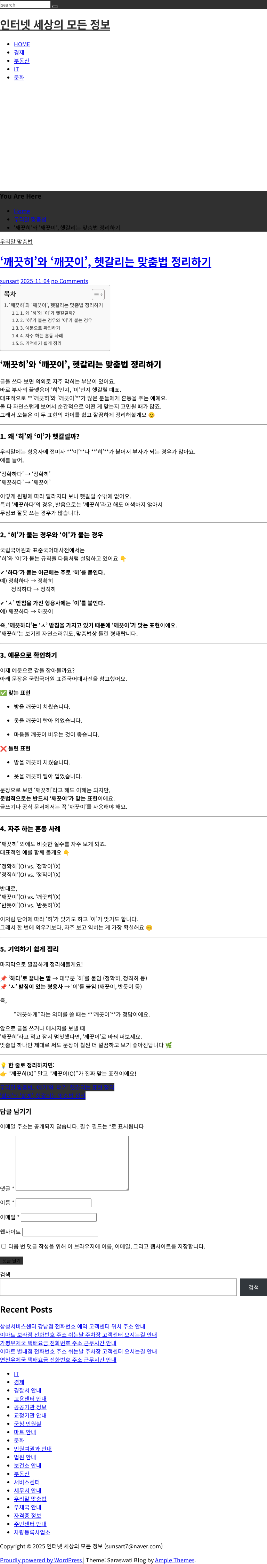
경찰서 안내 (27, 1390)
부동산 (22, 60)
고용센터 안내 (30, 1398)
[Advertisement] (133, 135)
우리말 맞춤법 (16, 241)
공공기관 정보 (30, 1407)
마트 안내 (25, 1432)
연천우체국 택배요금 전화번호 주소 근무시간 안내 (58, 1359)
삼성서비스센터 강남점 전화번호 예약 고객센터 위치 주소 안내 (72, 1326)
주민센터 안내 (30, 1523)
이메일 (9, 1217)
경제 (19, 52)
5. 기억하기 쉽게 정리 (41, 343)
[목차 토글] (95, 294)
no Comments (69, 280)
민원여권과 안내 (33, 1448)
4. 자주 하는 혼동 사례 (41, 335)
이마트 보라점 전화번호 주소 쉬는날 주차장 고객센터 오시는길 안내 (78, 1334)
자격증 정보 (27, 1515)
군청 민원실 (27, 1423)
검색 (5, 1274)
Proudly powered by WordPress (41, 1560)
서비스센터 (27, 1482)
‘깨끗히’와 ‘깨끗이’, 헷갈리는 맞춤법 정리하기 (105, 261)
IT (16, 69)
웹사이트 (10, 1231)
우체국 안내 (27, 1507)
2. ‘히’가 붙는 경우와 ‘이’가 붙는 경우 (56, 320)
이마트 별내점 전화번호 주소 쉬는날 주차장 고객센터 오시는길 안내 (78, 1351)
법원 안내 (25, 1457)
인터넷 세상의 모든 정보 (55, 24)
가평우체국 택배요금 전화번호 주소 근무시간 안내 (58, 1343)
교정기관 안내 (30, 1415)
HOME (22, 44)
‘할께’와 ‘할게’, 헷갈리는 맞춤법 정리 (43, 1095)
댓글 (7, 1188)
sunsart (9, 280)
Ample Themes (174, 1560)
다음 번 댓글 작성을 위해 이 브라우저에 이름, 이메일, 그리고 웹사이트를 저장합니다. (106, 1246)
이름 (7, 1202)
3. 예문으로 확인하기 (40, 327)
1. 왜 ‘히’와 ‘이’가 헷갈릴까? (47, 313)
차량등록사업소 (32, 1532)
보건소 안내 (27, 1465)
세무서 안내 (27, 1490)
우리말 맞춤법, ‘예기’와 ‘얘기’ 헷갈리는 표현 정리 (57, 1087)
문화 (19, 77)
